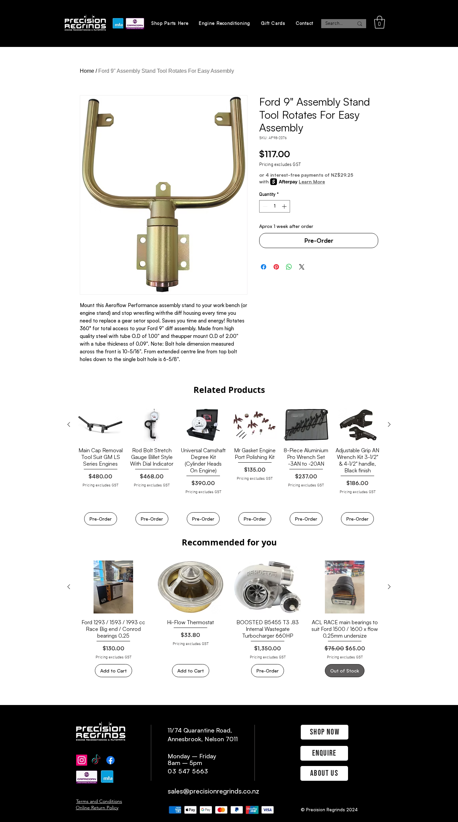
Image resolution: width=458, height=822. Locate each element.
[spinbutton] (275, 206)
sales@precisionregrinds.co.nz (213, 791)
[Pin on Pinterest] (276, 267)
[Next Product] (389, 424)
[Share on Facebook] (264, 267)
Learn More (312, 181)
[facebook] (110, 760)
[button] (379, 22)
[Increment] (285, 206)
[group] (229, 467)
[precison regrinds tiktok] (96, 760)
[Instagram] (81, 760)
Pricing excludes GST (280, 165)
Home (87, 71)
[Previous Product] (69, 424)
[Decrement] (264, 206)
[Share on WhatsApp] (289, 267)
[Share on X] (302, 267)
